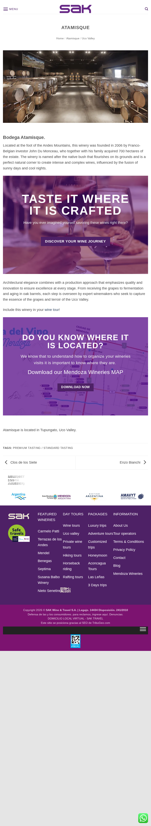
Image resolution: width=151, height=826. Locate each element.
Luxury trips (97, 525)
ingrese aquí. (100, 614)
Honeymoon (97, 555)
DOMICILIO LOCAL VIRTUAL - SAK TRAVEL (75, 618)
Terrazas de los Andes (50, 542)
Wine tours (71, 525)
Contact (119, 558)
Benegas (45, 561)
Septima (44, 569)
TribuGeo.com (101, 622)
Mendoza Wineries (128, 574)
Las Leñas (96, 577)
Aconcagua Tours (97, 566)
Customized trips (97, 544)
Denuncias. (116, 614)
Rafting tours (73, 577)
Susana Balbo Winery (49, 580)
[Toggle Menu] (143, 630)
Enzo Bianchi (130, 462)
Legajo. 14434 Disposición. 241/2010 (103, 610)
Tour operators (124, 534)
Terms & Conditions (128, 542)
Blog (116, 566)
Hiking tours (72, 555)
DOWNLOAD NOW (75, 387)
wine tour (52, 310)
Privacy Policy (124, 550)
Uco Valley (88, 38)
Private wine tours (72, 544)
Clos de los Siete (23, 462)
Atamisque (72, 38)
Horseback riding (71, 566)
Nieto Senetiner (50, 591)
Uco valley (71, 534)
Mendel (43, 553)
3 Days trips (97, 585)
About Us (120, 525)
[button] (10, 9)
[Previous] (4, 479)
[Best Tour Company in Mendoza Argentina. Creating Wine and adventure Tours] (75, 9)
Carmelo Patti (48, 531)
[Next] (16, 479)
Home (60, 38)
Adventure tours (100, 534)
